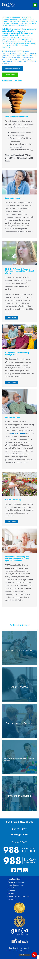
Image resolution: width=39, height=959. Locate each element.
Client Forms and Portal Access (19, 896)
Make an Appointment (16, 882)
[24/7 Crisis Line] (34, 955)
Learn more (11, 318)
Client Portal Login (15, 879)
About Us (11, 888)
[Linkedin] (19, 870)
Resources (11, 899)
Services (11, 894)
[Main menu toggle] (35, 5)
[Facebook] (13, 870)
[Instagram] (25, 870)
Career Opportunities (16, 885)
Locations (11, 891)
